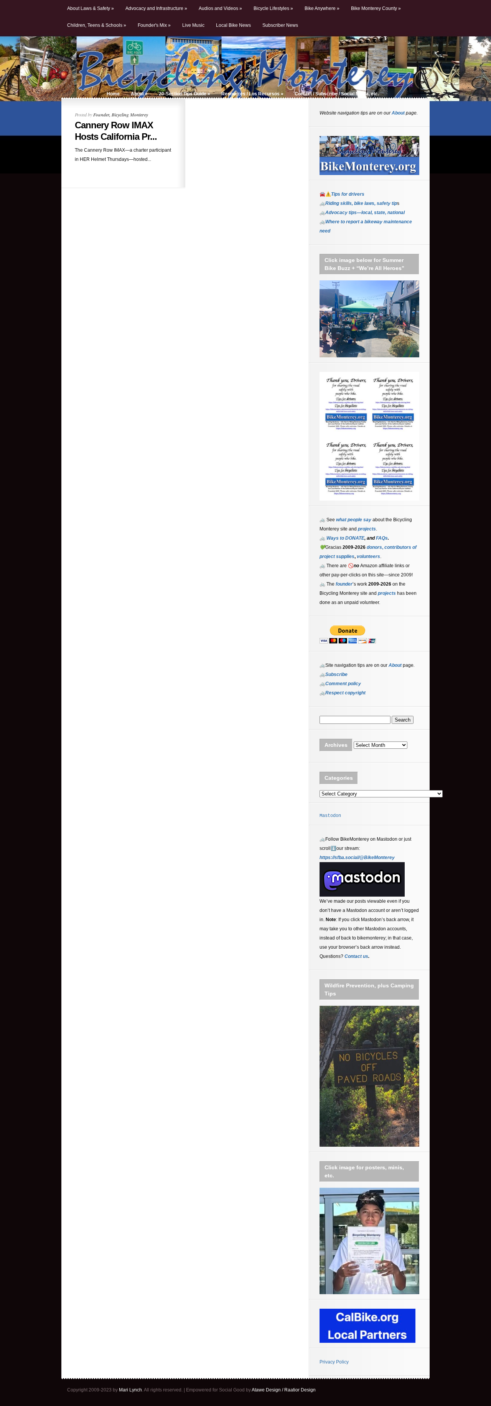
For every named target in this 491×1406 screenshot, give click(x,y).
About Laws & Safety (90, 8)
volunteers (368, 556)
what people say (353, 519)
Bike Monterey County (376, 8)
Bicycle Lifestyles (273, 8)
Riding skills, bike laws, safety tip (361, 203)
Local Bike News (233, 25)
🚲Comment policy (340, 683)
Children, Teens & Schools (96, 25)
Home (113, 94)
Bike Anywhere (322, 8)
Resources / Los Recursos (252, 94)
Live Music (193, 25)
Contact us (356, 956)
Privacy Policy (334, 1362)
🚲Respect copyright (343, 693)
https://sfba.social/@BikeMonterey (357, 857)
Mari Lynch (130, 1390)
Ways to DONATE (345, 538)
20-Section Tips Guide (184, 94)
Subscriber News (280, 25)
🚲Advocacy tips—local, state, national (362, 212)
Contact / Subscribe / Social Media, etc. (337, 94)
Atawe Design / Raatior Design (284, 1390)
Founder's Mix (154, 25)
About (139, 94)
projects (387, 593)
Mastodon (330, 815)
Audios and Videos (220, 8)
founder (344, 584)
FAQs (381, 538)
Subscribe (336, 674)
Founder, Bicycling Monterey (120, 114)
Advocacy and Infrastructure (156, 8)
